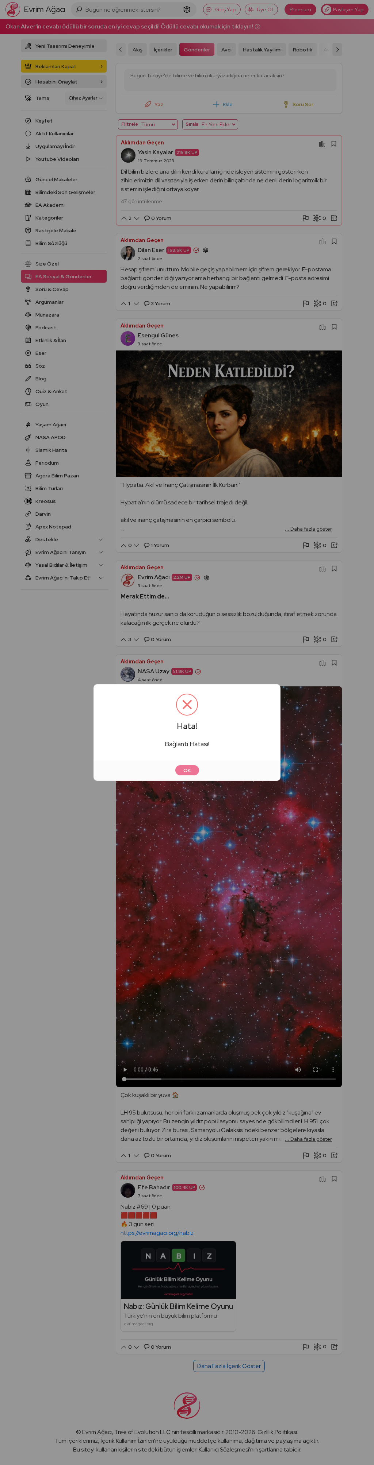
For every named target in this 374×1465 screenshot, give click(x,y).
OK (187, 770)
